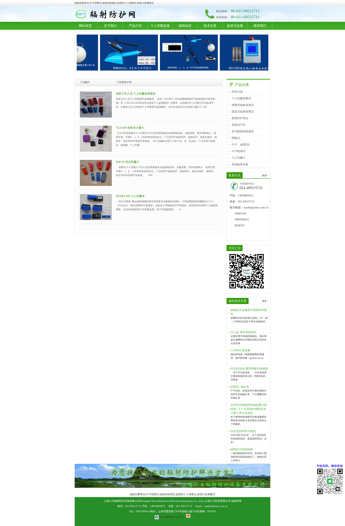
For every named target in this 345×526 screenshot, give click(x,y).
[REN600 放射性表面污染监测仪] (117, 53)
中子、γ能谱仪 (241, 144)
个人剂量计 (239, 157)
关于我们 (110, 25)
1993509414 (242, 219)
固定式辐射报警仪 (243, 111)
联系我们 (260, 25)
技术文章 (210, 25)
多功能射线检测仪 (243, 131)
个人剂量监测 (160, 25)
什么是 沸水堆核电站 (244, 332)
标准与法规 (235, 25)
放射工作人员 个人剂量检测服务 (136, 93)
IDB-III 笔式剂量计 (127, 161)
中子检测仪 (239, 151)
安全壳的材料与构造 (243, 431)
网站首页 (85, 25)
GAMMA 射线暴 (240, 350)
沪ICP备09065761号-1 (171, 517)
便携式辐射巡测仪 (243, 105)
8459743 (239, 225)
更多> (265, 175)
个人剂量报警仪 (241, 98)
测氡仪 (236, 137)
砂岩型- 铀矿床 (240, 386)
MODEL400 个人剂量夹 (130, 196)
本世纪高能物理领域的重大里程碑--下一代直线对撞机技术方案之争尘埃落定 (249, 408)
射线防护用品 (240, 118)
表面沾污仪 (239, 124)
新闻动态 (185, 25)
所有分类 (237, 91)
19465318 (240, 213)
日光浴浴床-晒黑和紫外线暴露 (249, 368)
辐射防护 (121, 14)
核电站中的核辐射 (242, 449)
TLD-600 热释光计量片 (130, 127)
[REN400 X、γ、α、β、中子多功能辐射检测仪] (177, 53)
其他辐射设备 (240, 164)
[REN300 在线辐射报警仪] (237, 53)
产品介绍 (135, 25)
